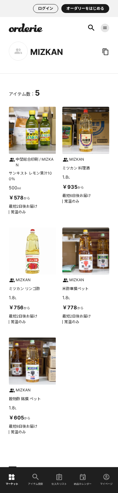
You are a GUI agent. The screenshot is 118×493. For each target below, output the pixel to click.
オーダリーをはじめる (85, 8)
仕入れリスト (59, 483)
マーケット (12, 483)
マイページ (106, 483)
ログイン (45, 8)
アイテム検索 (35, 483)
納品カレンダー (83, 483)
